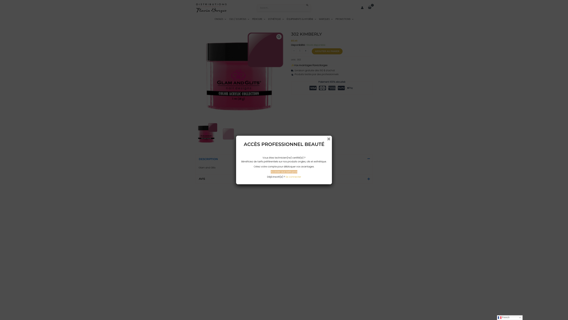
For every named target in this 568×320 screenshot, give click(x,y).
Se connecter (293, 177)
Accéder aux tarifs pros (284, 171)
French (505, 317)
